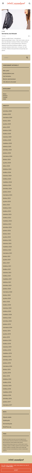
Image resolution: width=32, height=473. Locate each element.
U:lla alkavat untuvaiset (9, 82)
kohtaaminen (8, 442)
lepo (14, 444)
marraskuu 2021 (7, 253)
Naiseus (5, 95)
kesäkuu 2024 (7, 172)
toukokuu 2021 (7, 272)
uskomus (5, 450)
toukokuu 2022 (7, 243)
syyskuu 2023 (7, 201)
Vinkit (4, 99)
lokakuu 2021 (6, 256)
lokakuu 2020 (7, 295)
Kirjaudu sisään (7, 417)
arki (7, 439)
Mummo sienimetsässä (9, 79)
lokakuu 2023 (7, 198)
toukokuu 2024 (7, 175)
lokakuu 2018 (6, 369)
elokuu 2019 (6, 337)
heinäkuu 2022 (7, 240)
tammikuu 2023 (7, 227)
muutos (25, 444)
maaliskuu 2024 (7, 182)
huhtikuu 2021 (7, 275)
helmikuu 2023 (7, 224)
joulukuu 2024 (7, 153)
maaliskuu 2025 (7, 143)
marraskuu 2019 (7, 327)
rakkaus (4, 447)
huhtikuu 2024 (7, 179)
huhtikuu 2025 (7, 140)
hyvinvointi (18, 439)
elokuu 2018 (6, 376)
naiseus (9, 445)
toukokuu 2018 (7, 385)
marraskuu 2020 (7, 292)
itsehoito (7, 440)
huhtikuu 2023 (7, 217)
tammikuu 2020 (7, 321)
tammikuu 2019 (7, 359)
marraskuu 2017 (7, 405)
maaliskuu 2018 (7, 392)
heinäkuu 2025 (7, 130)
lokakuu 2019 (6, 330)
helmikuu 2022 (7, 250)
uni (22, 448)
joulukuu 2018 (7, 363)
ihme (24, 439)
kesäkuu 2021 (7, 269)
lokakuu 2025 (7, 120)
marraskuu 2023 (7, 195)
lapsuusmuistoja (6, 444)
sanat (20, 447)
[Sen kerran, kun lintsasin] (16, 19)
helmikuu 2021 (7, 282)
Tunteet (5, 97)
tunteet (19, 448)
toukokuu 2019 (7, 347)
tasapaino (5, 448)
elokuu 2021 (6, 263)
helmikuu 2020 (7, 317)
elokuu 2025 (6, 127)
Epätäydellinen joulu (8, 73)
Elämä (3, 31)
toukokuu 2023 (7, 214)
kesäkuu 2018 (7, 382)
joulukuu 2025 (7, 114)
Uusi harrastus (7, 76)
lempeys (11, 444)
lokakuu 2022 (6, 233)
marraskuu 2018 (7, 366)
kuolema (21, 442)
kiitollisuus (25, 440)
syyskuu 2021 (7, 259)
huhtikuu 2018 (7, 389)
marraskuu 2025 (7, 117)
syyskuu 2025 (7, 124)
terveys (8, 448)
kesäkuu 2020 (7, 305)
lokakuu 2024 (7, 159)
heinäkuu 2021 (7, 266)
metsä (19, 444)
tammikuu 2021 (7, 285)
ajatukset (5, 439)
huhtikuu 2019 (7, 350)
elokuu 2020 (6, 301)
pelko (27, 445)
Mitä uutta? (6, 70)
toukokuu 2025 (7, 137)
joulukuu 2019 (7, 324)
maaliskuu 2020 (7, 314)
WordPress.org (7, 427)
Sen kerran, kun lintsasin (9, 33)
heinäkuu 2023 (7, 208)
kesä (22, 440)
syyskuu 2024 (7, 162)
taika (25, 447)
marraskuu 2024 (7, 156)
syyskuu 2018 (7, 372)
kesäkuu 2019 (7, 343)
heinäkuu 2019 (7, 340)
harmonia (13, 439)
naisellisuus (5, 445)
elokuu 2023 (6, 204)
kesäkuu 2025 (7, 133)
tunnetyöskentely (14, 448)
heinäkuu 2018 (7, 379)
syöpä (23, 447)
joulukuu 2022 (7, 230)
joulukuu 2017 (7, 401)
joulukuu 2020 (7, 288)
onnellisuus (13, 445)
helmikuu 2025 (7, 146)
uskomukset (25, 448)
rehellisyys (8, 447)
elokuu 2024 (6, 166)
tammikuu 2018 (7, 398)
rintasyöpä (13, 447)
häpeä (21, 439)
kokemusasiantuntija (15, 442)
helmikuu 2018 (7, 395)
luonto (16, 444)
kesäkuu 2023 (7, 211)
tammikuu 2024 (7, 188)
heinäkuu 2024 (7, 169)
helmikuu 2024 (7, 185)
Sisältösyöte (6, 420)
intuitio (4, 440)
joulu (20, 440)
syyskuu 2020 (7, 298)
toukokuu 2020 (7, 308)
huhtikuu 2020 (7, 311)
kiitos (4, 442)
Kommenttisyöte (7, 423)
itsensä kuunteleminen (14, 440)
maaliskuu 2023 (7, 221)
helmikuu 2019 (7, 356)
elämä (10, 439)
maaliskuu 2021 (7, 279)
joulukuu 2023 (7, 191)
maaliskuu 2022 (7, 246)
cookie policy (9, 466)
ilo (25, 439)
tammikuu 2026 (7, 111)
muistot (22, 444)
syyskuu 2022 (7, 237)
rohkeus (17, 447)
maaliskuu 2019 (7, 353)
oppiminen (18, 445)
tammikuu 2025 (7, 149)
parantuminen (23, 445)
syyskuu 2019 (7, 334)
